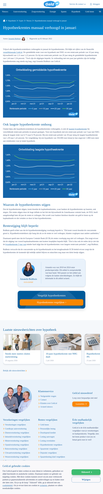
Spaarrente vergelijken (49, 449)
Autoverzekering (20, 12)
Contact (43, 400)
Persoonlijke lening (47, 429)
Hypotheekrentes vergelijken (50, 302)
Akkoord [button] (85, 472)
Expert (21, 21)
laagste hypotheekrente (78, 129)
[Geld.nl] (4, 21)
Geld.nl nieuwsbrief (82, 393)
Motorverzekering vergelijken (17, 441)
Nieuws (5, 12)
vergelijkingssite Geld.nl (12, 52)
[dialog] (51, 477)
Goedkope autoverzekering (16, 429)
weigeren (43, 485)
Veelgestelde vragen (48, 396)
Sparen (63, 12)
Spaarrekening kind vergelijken (52, 457)
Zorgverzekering (38, 12)
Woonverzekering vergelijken (16, 457)
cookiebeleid (8, 485)
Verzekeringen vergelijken (15, 425)
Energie (53, 12)
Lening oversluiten (47, 441)
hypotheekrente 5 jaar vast (15, 244)
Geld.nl (51, 4)
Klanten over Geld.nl (48, 403)
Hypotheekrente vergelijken (51, 445)
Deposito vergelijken (48, 453)
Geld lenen (89, 12)
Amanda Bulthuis (14, 39)
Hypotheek (75, 12)
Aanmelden (80, 404)
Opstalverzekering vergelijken (17, 445)
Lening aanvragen (47, 437)
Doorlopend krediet (48, 433)
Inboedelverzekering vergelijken (18, 437)
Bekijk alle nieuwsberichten (14, 371)
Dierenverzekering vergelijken (17, 433)
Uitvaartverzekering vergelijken (17, 453)
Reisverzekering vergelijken (16, 449)
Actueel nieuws (46, 407)
